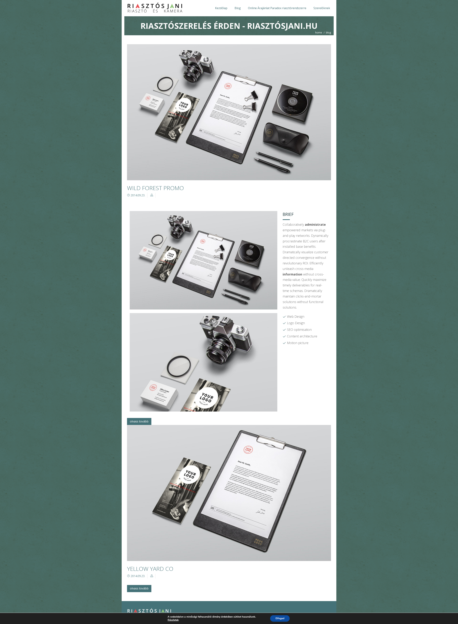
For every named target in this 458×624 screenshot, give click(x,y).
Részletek (173, 620)
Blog (238, 8)
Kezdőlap (221, 8)
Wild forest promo (155, 188)
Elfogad (280, 618)
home (318, 32)
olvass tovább (139, 421)
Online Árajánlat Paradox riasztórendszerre (277, 8)
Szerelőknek (321, 8)
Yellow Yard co (150, 568)
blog (328, 32)
